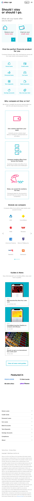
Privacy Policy (12, 450)
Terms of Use (5, 450)
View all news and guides (17, 363)
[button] (17, 411)
